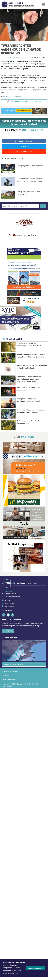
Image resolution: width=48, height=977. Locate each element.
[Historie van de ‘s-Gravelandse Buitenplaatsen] (8, 425)
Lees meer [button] (14, 973)
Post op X (25, 146)
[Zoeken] (43, 206)
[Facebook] (4, 615)
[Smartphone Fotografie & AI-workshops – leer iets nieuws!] (8, 403)
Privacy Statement (8, 679)
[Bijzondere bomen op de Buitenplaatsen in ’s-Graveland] (8, 347)
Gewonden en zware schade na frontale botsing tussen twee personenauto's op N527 (29, 379)
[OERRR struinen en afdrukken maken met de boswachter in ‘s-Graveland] (8, 358)
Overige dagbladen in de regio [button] (14, 664)
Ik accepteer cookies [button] (35, 968)
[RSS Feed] (12, 615)
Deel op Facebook (25, 141)
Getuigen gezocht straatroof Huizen (31, 165)
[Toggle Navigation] (43, 4)
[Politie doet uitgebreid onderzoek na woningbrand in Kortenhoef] (8, 414)
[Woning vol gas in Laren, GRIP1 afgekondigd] (8, 391)
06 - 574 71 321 (33, 130)
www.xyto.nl (9, 606)
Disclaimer (5, 675)
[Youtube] (8, 615)
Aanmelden (8, 631)
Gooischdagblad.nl (16, 3)
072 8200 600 (10, 600)
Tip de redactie (25, 151)
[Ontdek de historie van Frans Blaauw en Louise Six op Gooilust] (8, 369)
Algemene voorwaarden (10, 671)
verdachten (7, 96)
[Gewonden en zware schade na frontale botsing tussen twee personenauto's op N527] (8, 380)
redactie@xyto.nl (11, 603)
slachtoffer (17, 96)
